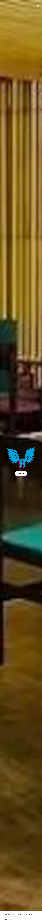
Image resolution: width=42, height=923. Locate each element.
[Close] (38, 917)
